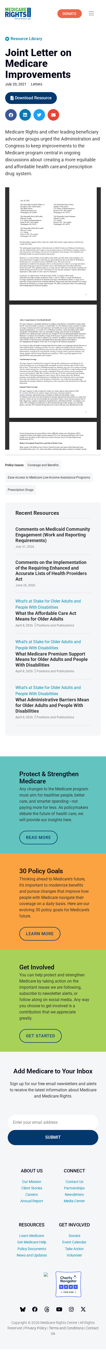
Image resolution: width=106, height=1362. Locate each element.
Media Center (74, 1201)
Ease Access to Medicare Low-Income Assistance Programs (49, 477)
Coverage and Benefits (43, 465)
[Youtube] (59, 1309)
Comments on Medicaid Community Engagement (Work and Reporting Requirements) (52, 534)
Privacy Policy (35, 1328)
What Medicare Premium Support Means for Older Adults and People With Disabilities (51, 659)
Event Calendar (74, 1242)
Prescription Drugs (20, 490)
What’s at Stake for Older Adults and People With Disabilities (48, 604)
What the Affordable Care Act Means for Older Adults (45, 616)
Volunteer (74, 1255)
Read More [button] (38, 837)
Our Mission (31, 1182)
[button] (11, 115)
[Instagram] (71, 1309)
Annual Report (31, 1201)
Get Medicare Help (31, 1242)
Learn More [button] (40, 933)
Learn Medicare (31, 1236)
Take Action (74, 1249)
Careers (31, 1194)
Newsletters (74, 1194)
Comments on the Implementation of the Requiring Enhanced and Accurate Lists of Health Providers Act (51, 571)
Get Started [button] (40, 1035)
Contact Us (74, 1182)
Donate (74, 1236)
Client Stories (31, 1188)
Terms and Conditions (66, 1328)
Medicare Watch (70, 1354)
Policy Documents (31, 1249)
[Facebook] (35, 1309)
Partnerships (74, 1188)
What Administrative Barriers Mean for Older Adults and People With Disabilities (52, 705)
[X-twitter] (83, 1309)
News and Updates (32, 1255)
